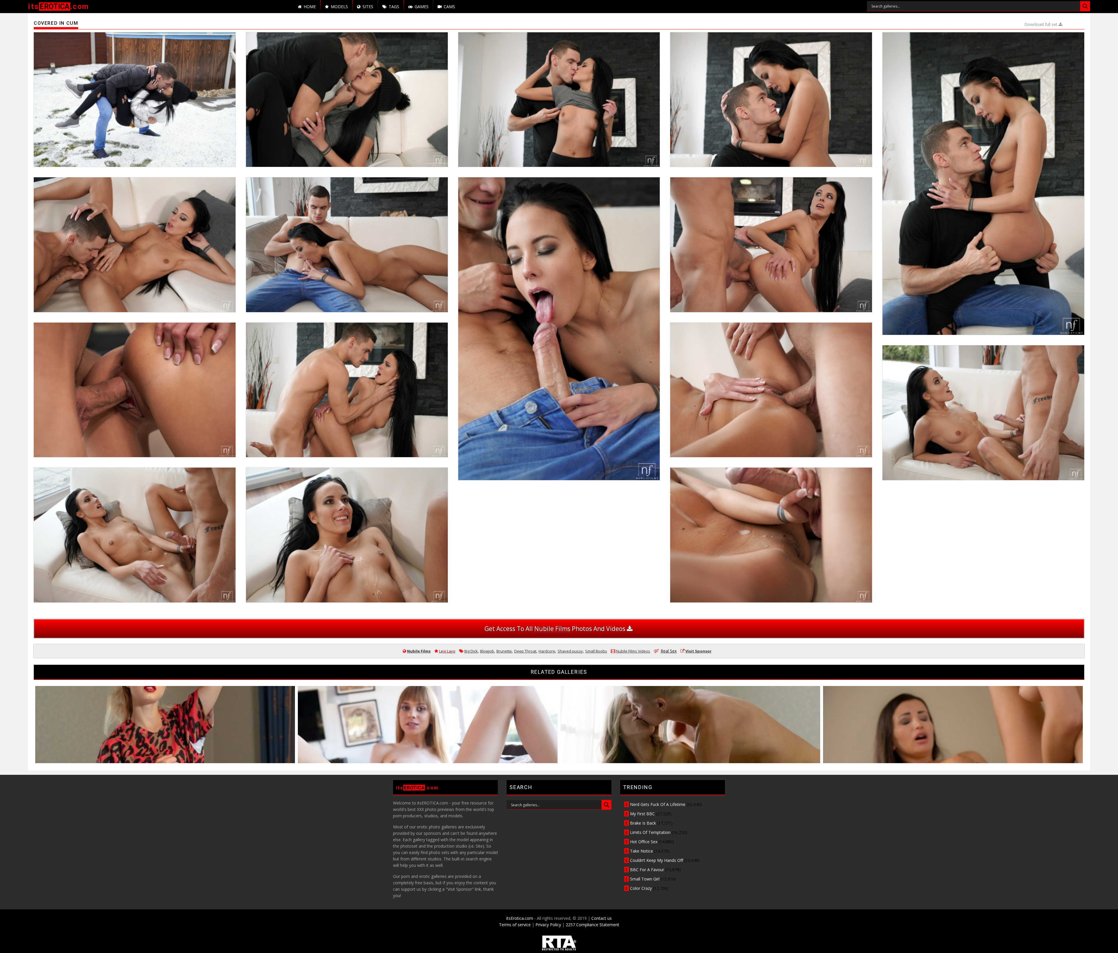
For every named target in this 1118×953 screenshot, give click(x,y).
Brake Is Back (643, 823)
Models (339, 6)
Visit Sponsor (698, 651)
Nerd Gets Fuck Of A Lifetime (657, 804)
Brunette (504, 651)
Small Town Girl (644, 879)
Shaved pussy (570, 651)
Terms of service (515, 924)
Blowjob (487, 651)
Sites (367, 6)
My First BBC (642, 813)
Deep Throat (525, 651)
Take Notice (641, 851)
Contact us (601, 918)
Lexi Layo (447, 651)
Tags (394, 6)
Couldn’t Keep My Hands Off (656, 860)
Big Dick (471, 651)
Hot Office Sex (643, 841)
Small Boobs (596, 651)
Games (422, 6)
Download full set (1041, 24)
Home (310, 6)
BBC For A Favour (647, 869)
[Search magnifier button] (1085, 6)
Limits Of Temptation (650, 832)
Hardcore (547, 651)
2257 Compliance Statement (592, 924)
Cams (449, 6)
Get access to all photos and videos (555, 629)
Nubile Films (419, 651)
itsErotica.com (519, 918)
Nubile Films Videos (633, 651)
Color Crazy (641, 888)
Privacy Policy (548, 924)
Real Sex (669, 651)
